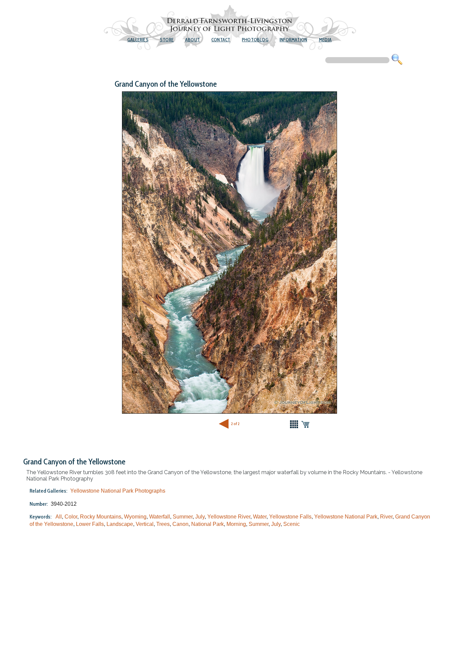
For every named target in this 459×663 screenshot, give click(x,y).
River (386, 517)
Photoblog (255, 40)
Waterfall (159, 517)
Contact (220, 40)
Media (325, 40)
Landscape (120, 524)
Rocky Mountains (100, 517)
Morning (236, 524)
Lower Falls (90, 524)
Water (259, 517)
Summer (183, 517)
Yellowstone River (228, 517)
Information (293, 40)
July (200, 517)
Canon (180, 524)
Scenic (291, 524)
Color (71, 517)
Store (167, 40)
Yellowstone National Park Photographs (117, 491)
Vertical (145, 524)
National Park (207, 524)
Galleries (138, 40)
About (192, 40)
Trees (163, 524)
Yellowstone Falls (290, 517)
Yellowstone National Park (345, 517)
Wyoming (135, 517)
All (58, 517)
